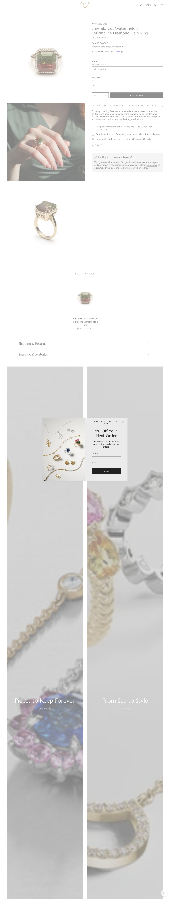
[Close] (123, 422)
